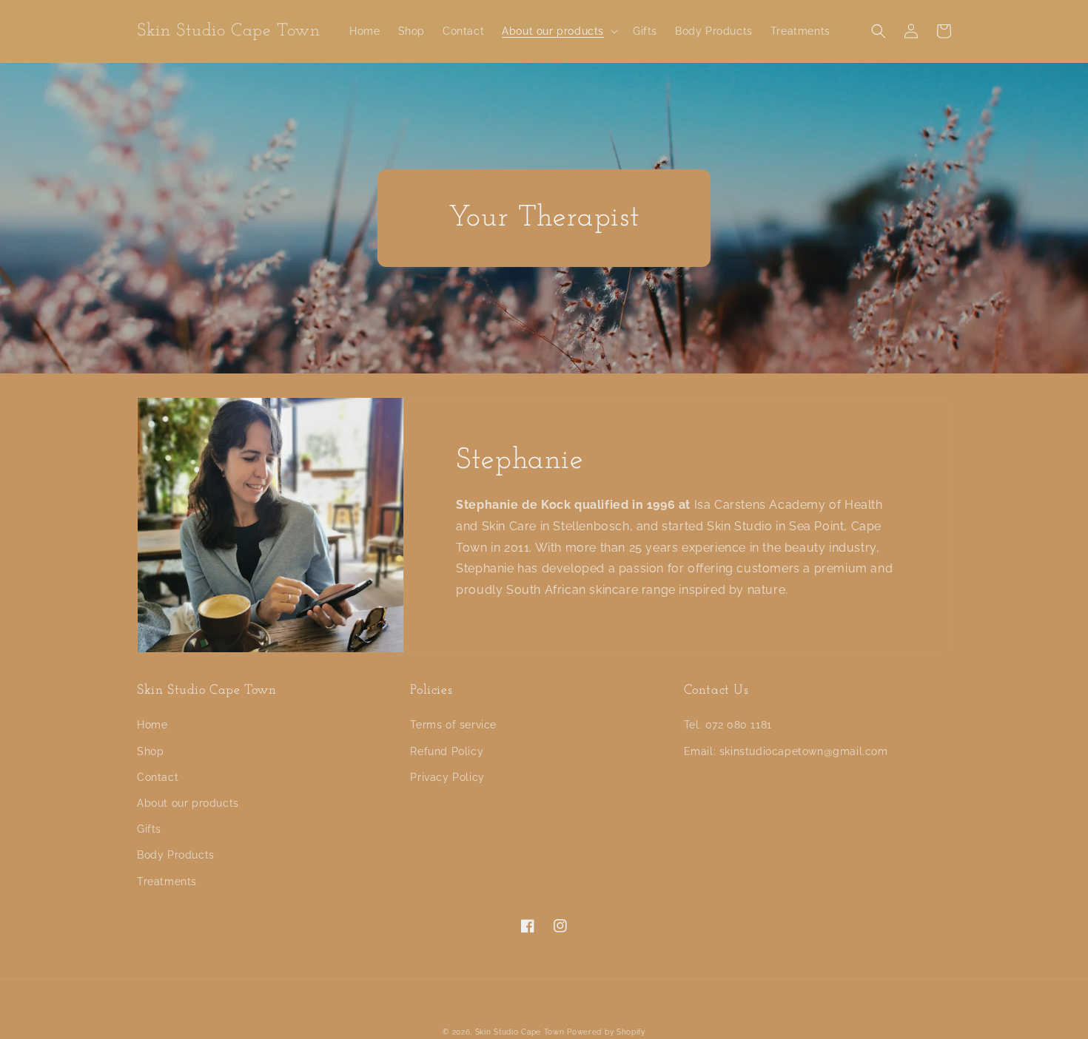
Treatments (167, 881)
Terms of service (453, 725)
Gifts (149, 829)
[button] (558, 31)
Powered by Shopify (606, 1032)
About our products (188, 803)
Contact (157, 777)
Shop (150, 751)
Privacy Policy (447, 777)
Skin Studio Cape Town (520, 1032)
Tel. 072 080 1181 (728, 725)
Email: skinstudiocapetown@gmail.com (786, 751)
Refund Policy (446, 751)
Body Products (176, 855)
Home (152, 725)
